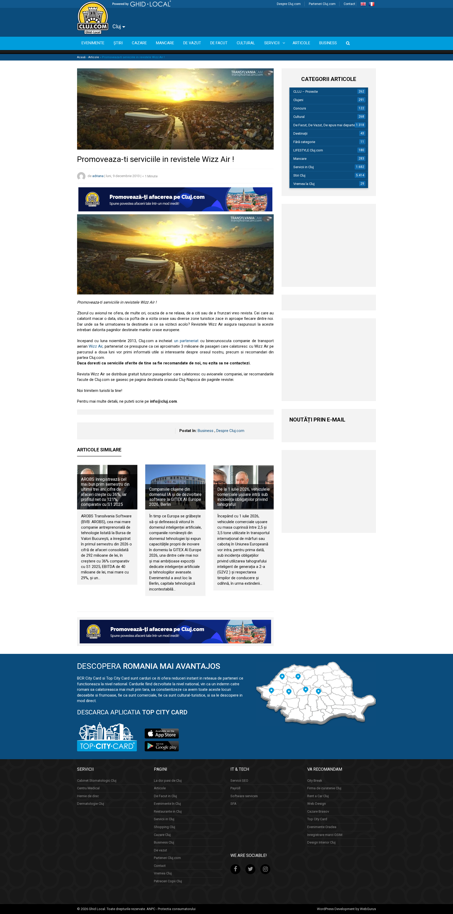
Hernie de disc (88, 796)
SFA (233, 804)
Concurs (299, 108)
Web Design (316, 804)
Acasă (81, 57)
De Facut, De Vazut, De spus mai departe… (325, 125)
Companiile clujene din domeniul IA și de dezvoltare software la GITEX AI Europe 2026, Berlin (175, 497)
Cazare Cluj (162, 834)
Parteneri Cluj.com (322, 4)
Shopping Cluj (164, 827)
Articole (93, 57)
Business (205, 430)
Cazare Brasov (318, 811)
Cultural (299, 117)
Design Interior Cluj (321, 842)
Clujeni (298, 100)
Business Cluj (164, 842)
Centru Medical (88, 788)
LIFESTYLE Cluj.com (308, 150)
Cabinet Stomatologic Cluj (96, 780)
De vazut (160, 850)
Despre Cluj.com (289, 4)
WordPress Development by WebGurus (346, 909)
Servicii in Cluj (303, 167)
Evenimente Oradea (321, 827)
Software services (244, 796)
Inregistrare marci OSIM (324, 834)
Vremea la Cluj (304, 184)
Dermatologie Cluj (90, 804)
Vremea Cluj (163, 873)
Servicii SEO (239, 780)
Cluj (117, 26)
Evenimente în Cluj (167, 804)
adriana (98, 176)
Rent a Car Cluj (318, 796)
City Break (314, 780)
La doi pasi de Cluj (168, 780)
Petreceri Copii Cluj (168, 881)
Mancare (299, 159)
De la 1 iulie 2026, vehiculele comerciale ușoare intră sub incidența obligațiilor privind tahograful (243, 497)
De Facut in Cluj (165, 796)
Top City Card (317, 819)
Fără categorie (304, 142)
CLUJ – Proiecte (305, 92)
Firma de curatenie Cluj (324, 788)
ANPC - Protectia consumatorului (171, 909)
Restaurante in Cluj (168, 811)
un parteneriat (186, 340)
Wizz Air (96, 346)
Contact (349, 4)
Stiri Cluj (299, 175)
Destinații (300, 133)
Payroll (235, 788)
